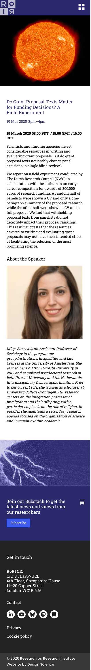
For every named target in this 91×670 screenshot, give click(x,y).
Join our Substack (26, 501)
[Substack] (54, 614)
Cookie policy (19, 636)
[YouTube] (21, 614)
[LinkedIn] (11, 614)
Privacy (14, 627)
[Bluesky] (32, 614)
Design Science (40, 664)
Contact (14, 602)
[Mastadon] (43, 614)
